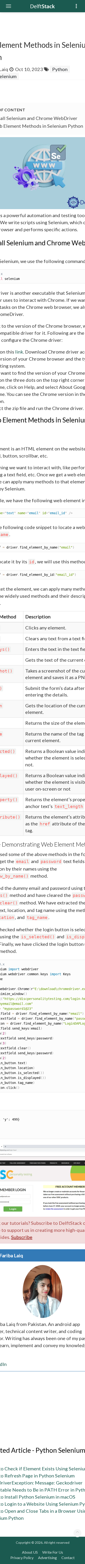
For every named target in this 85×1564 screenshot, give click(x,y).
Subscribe (21, 1237)
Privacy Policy (22, 1557)
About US (30, 1552)
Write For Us (52, 1552)
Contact (68, 1557)
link (19, 351)
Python (60, 69)
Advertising (47, 1557)
